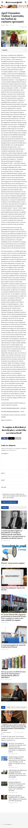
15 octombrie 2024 (7, 565)
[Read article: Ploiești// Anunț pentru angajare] (14, 552)
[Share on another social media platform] (18, 438)
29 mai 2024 (5, 592)
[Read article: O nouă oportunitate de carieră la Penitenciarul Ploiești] (14, 634)
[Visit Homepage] (14, 2)
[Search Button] (25, 2)
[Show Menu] (2, 2)
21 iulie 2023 (5, 622)
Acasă (2, 25)
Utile (7, 25)
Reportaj (23, 707)
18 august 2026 (13, 792)
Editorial (5, 684)
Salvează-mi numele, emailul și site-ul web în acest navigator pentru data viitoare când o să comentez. (15, 495)
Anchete (13, 707)
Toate (8, 707)
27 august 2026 (19, 732)
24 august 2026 (14, 753)
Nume (3, 473)
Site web (3, 487)
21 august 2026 (13, 767)
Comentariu (5, 453)
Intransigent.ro (8, 824)
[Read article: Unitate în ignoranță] (14, 692)
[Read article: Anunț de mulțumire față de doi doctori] (14, 577)
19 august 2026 (6, 540)
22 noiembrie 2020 (7, 679)
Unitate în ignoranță (9, 697)
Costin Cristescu (7, 732)
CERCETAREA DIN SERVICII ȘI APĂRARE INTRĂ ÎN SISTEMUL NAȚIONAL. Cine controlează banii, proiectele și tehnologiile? (18, 774)
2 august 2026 (7, 699)
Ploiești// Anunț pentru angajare (13, 563)
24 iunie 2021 (5, 649)
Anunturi (11, 25)
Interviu (18, 707)
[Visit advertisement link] (14, 6)
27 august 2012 (23, 26)
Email (3, 480)
